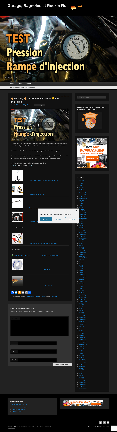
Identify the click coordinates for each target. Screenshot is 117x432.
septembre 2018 (83, 344)
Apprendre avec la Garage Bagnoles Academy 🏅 (23, 87)
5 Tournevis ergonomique (36, 194)
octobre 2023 (82, 236)
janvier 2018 (82, 359)
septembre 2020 (83, 301)
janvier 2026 (82, 191)
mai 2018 (81, 352)
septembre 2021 (83, 279)
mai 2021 (81, 287)
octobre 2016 (82, 386)
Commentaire (15, 318)
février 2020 (81, 314)
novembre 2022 (82, 254)
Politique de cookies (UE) (17, 411)
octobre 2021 (82, 277)
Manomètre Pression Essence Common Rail (43, 243)
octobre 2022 (82, 256)
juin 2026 (81, 182)
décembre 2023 (82, 232)
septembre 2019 (83, 323)
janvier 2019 (82, 337)
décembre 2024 (82, 212)
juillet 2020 (81, 305)
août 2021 (81, 281)
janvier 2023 (82, 250)
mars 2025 (81, 207)
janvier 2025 (82, 211)
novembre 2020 (82, 297)
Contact (28, 83)
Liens (20, 83)
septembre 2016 (83, 388)
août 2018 (81, 346)
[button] (76, 211)
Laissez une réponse (39, 105)
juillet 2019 (81, 326)
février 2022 (81, 270)
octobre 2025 (82, 196)
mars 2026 (81, 187)
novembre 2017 (82, 362)
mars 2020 (81, 312)
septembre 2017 (83, 366)
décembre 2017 (82, 361)
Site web (14, 359)
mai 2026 (81, 183)
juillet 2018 (81, 348)
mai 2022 (81, 265)
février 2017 (81, 379)
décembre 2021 (82, 274)
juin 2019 (81, 328)
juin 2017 (81, 371)
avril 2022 (81, 267)
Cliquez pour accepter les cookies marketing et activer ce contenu (40, 125)
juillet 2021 (81, 283)
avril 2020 (81, 310)
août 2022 (81, 259)
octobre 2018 (82, 342)
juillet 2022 (81, 261)
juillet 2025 (81, 200)
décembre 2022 (82, 252)
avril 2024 (81, 225)
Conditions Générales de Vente (19, 404)
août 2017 (81, 368)
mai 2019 (81, 330)
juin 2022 (81, 263)
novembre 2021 (82, 276)
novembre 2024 (82, 214)
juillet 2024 (81, 220)
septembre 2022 (83, 258)
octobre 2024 (82, 216)
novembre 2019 (82, 319)
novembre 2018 (82, 341)
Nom (13, 342)
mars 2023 (81, 247)
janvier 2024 (82, 230)
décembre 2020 (82, 296)
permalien (54, 296)
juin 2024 (81, 221)
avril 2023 (81, 245)
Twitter (104, 422)
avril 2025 (81, 205)
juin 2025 (81, 202)
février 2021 (81, 292)
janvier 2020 (82, 315)
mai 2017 (81, 373)
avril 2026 (81, 185)
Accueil (12, 83)
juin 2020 (81, 306)
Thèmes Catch (105, 426)
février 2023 (81, 249)
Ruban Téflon (46, 269)
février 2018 (81, 357)
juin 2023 (81, 241)
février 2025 (81, 209)
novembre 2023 (82, 234)
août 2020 (81, 303)
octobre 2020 (82, 299)
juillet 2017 (81, 370)
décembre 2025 (82, 193)
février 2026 (81, 189)
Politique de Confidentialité (18, 409)
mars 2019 (81, 333)
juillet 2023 (81, 240)
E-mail (13, 351)
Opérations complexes (33, 296)
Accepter (45, 219)
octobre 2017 (82, 364)
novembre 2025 (82, 194)
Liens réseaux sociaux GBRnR (19, 407)
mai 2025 (81, 203)
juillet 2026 (81, 180)
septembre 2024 (83, 218)
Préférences (71, 219)
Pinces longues (33, 208)
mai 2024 (81, 223)
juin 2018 (81, 350)
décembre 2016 (82, 382)
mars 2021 (81, 290)
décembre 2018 (82, 339)
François (29, 105)
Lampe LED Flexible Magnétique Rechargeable (43, 180)
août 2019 (81, 324)
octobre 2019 (82, 321)
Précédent (59, 96)
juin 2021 (81, 285)
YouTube (108, 422)
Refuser (58, 219)
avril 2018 (81, 353)
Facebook (100, 422)
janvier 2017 (82, 380)
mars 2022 (81, 268)
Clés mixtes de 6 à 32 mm (37, 221)
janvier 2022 (82, 272)
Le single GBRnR (46, 286)
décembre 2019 (82, 317)
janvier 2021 (82, 294)
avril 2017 (81, 375)
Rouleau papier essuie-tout (50, 255)
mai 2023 (81, 243)
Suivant (67, 96)
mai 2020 (81, 308)
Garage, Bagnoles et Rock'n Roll (38, 5)
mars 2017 (81, 377)
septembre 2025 (83, 198)
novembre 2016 (82, 384)
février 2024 (81, 229)
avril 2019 (81, 332)
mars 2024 (81, 227)
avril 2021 (81, 288)
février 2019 (81, 335)
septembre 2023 (83, 238)
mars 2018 (81, 355)
